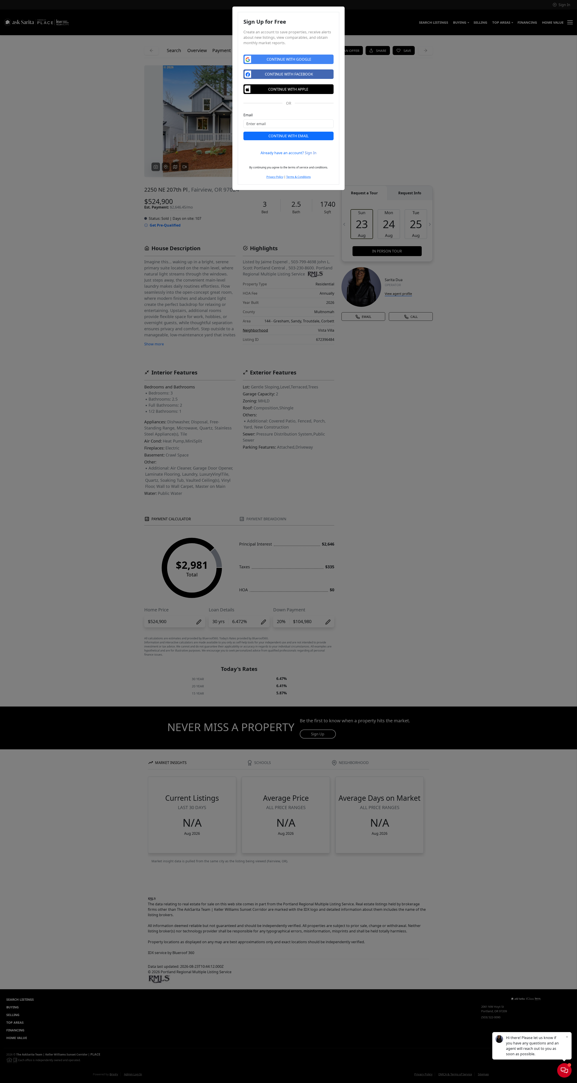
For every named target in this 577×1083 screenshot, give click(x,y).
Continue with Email (288, 135)
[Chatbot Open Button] (564, 1070)
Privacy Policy (274, 177)
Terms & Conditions (298, 177)
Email (248, 114)
